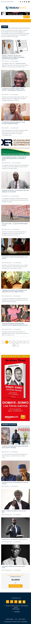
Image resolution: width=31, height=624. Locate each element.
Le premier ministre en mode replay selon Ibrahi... (13, 567)
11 (13, 345)
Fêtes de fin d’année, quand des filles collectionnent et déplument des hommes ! (15, 324)
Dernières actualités (9, 424)
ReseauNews (24, 621)
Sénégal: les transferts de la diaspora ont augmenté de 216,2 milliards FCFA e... (14, 290)
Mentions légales (9, 619)
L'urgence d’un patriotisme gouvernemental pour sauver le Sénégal (15, 446)
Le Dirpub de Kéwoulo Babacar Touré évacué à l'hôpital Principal (13, 122)
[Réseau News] (15, 8)
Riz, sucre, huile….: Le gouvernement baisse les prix (15, 224)
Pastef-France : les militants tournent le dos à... (15, 539)
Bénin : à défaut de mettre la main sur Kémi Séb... (14, 511)
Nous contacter (15, 586)
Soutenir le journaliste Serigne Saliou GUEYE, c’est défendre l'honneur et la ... (14, 89)
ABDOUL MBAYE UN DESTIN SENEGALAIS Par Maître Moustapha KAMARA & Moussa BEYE (13, 57)
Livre (16, 619)
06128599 (15, 580)
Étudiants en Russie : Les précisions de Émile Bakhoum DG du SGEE (15, 191)
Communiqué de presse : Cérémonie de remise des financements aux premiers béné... (14, 158)
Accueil (2, 21)
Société (8, 21)
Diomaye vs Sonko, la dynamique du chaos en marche (15, 483)
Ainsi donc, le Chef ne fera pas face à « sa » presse (15, 257)
